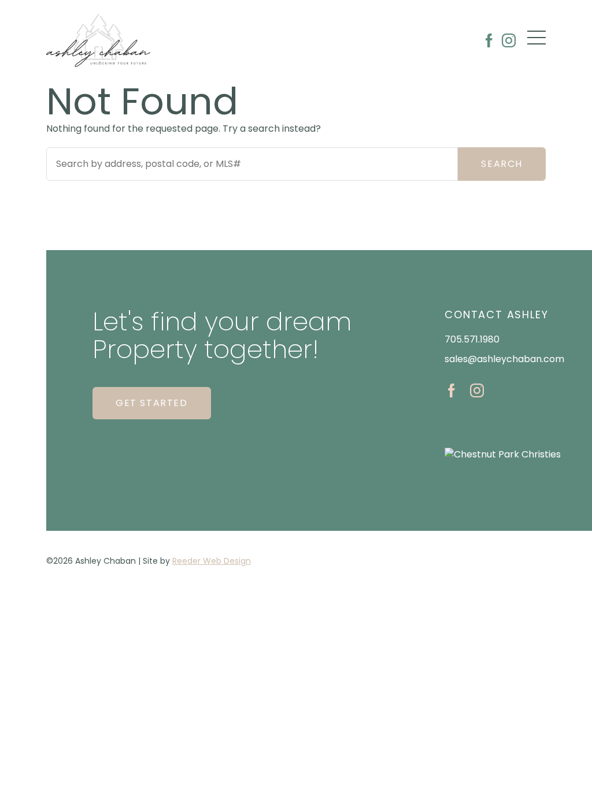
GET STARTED (152, 403)
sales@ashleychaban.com (504, 359)
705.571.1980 (472, 339)
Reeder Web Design (211, 561)
